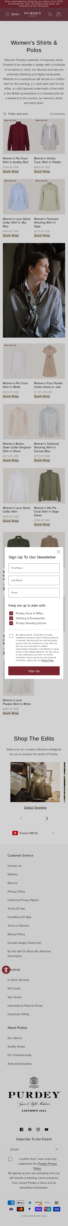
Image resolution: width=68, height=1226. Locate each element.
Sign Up (34, 671)
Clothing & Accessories (30, 618)
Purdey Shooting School (31, 623)
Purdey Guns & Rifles (29, 613)
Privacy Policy (47, 660)
